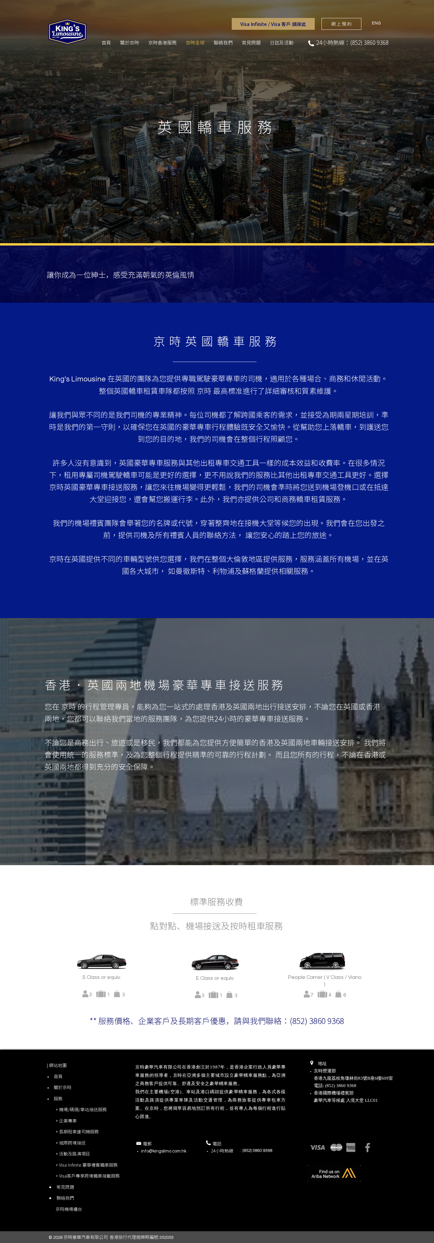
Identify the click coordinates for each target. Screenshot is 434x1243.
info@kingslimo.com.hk (163, 1151)
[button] (273, 24)
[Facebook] (367, 1147)
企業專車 (68, 1120)
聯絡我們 (65, 1198)
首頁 (58, 1076)
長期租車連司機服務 (79, 1131)
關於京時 (62, 1087)
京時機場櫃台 (69, 1209)
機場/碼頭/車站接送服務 (83, 1109)
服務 (58, 1098)
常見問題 (65, 1187)
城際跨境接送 (72, 1143)
